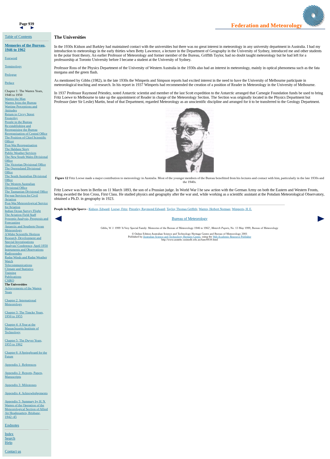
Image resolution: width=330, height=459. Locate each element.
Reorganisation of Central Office (26, 133)
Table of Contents (18, 37)
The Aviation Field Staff (20, 215)
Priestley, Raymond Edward (147, 209)
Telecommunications (18, 265)
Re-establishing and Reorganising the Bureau (21, 127)
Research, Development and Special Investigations (23, 240)
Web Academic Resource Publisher (232, 236)
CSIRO (9, 280)
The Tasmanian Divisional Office (26, 191)
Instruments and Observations (24, 249)
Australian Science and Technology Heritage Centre (172, 236)
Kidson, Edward (99, 209)
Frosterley (11, 118)
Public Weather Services (20, 153)
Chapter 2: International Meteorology (20, 302)
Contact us (13, 451)
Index (9, 434)
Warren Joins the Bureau (20, 102)
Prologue (11, 74)
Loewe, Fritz (119, 209)
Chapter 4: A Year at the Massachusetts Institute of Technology (22, 328)
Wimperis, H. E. (242, 209)
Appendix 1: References (20, 364)
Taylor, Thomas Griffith (182, 209)
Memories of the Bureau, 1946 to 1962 (25, 47)
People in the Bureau (18, 122)
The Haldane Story (17, 149)
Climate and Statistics (19, 269)
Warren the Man (15, 99)
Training (10, 273)
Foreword (11, 58)
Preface (9, 83)
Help (8, 443)
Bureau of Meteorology (190, 219)
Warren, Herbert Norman (214, 209)
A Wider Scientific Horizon (22, 234)
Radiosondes (13, 253)
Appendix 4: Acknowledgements (26, 393)
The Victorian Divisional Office (25, 164)
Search (10, 438)
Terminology (13, 66)
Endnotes (12, 425)
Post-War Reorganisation (21, 145)
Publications (13, 276)
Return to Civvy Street (19, 114)
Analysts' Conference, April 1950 (26, 246)
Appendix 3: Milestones (20, 385)
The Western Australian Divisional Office (20, 185)
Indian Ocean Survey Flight (23, 211)
